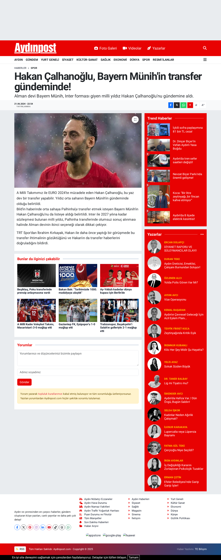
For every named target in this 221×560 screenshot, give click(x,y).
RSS (21, 549)
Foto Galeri (108, 48)
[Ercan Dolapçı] (154, 246)
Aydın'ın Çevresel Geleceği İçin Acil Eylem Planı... (183, 316)
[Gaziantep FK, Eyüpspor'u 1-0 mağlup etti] (78, 310)
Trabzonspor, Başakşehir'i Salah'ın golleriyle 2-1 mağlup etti (118, 327)
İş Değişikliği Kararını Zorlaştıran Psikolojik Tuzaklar (183, 466)
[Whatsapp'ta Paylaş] (183, 105)
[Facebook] (17, 527)
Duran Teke (172, 259)
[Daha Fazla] (190, 105)
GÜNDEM (32, 59)
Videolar (134, 48)
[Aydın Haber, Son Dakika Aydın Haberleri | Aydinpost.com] (35, 48)
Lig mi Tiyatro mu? (176, 383)
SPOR (146, 59)
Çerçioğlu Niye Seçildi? (179, 450)
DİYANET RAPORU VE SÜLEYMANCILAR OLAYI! (180, 248)
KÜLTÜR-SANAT (87, 59)
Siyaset (136, 502)
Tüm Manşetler (93, 518)
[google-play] (112, 535)
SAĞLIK (106, 59)
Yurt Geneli (177, 499)
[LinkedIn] (43, 527)
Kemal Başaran (174, 310)
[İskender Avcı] (154, 397)
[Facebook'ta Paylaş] (170, 105)
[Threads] (62, 527)
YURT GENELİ (50, 59)
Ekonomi (176, 506)
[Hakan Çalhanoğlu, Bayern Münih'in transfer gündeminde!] (78, 150)
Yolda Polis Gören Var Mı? (181, 282)
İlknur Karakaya (175, 427)
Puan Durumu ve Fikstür (98, 514)
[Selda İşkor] (154, 414)
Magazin (136, 510)
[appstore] (93, 535)
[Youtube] (49, 527)
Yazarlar (158, 48)
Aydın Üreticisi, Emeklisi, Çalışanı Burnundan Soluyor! (182, 265)
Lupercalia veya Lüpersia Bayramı (180, 433)
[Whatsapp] (68, 527)
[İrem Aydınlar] (154, 464)
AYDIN (18, 59)
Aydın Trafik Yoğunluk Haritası (101, 510)
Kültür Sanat (178, 502)
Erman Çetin (172, 477)
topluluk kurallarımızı (50, 393)
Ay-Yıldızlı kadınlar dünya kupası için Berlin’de (116, 291)
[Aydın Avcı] (154, 297)
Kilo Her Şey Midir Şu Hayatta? (184, 349)
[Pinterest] (30, 527)
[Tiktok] (55, 527)
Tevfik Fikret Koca (176, 328)
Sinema (136, 514)
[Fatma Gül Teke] (154, 447)
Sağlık (135, 506)
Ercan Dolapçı (174, 242)
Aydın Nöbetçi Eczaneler (98, 499)
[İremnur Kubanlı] (154, 347)
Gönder (24, 382)
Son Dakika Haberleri (96, 522)
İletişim (136, 518)
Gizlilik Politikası (180, 518)
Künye (174, 514)
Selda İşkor (172, 410)
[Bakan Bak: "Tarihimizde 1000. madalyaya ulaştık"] (78, 275)
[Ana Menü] (205, 59)
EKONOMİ (120, 59)
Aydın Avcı (171, 295)
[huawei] (129, 535)
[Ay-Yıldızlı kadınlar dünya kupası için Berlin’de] (119, 275)
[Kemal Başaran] (154, 314)
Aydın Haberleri (140, 499)
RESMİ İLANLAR (163, 59)
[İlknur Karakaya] (154, 431)
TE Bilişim (201, 549)
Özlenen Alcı (173, 278)
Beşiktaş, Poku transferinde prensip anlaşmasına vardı (34, 291)
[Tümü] (202, 234)
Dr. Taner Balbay (176, 378)
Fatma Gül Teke (174, 445)
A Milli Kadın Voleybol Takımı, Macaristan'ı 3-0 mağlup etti (35, 326)
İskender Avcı (173, 393)
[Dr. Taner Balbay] (154, 380)
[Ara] (205, 48)
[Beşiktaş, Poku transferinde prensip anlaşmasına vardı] (36, 275)
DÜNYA (134, 59)
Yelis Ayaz (171, 362)
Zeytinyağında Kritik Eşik (180, 333)
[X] (23, 527)
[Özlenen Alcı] (154, 280)
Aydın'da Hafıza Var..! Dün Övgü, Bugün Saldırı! (180, 400)
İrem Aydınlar (173, 460)
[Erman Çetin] (154, 481)
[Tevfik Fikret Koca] (154, 330)
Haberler (20, 68)
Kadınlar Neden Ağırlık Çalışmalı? (178, 416)
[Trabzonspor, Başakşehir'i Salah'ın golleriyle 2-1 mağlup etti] (119, 310)
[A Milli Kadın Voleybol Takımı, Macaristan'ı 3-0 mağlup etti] (36, 310)
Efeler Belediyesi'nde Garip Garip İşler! (181, 483)
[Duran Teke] (154, 263)
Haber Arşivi (91, 526)
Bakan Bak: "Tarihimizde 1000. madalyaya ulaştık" (78, 291)
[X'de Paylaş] (177, 105)
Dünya (174, 510)
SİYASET (68, 59)
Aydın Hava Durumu (95, 502)
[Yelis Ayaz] (154, 364)
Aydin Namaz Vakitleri (97, 506)
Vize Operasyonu (175, 299)
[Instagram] (36, 527)
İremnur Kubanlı (175, 345)
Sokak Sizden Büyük (177, 366)
